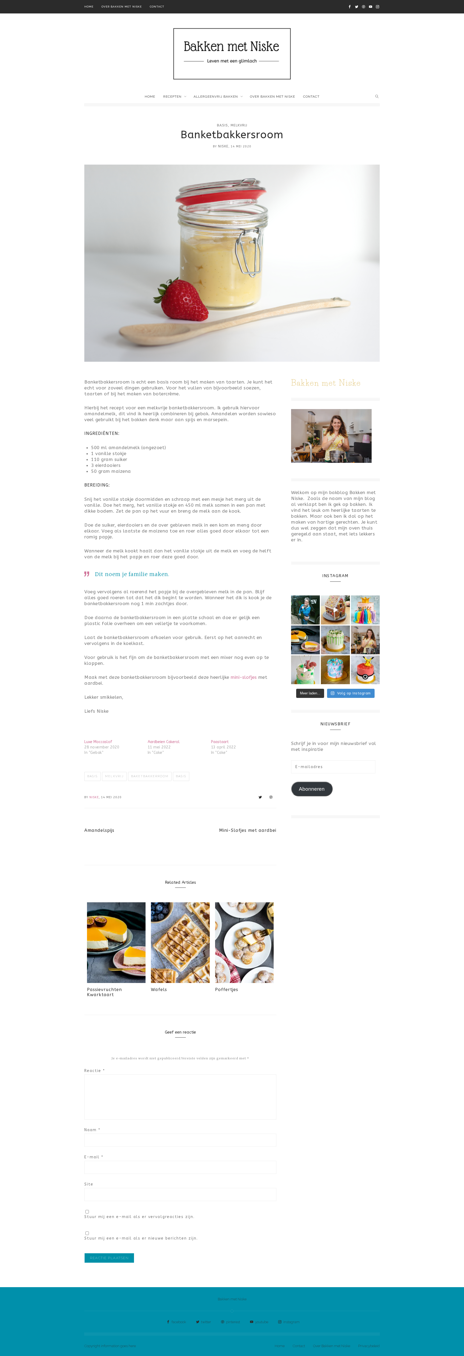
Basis (222, 125)
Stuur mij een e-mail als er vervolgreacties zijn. (139, 1217)
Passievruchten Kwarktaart (104, 992)
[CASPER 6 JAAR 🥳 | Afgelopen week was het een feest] (365, 669)
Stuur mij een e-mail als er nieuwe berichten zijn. (141, 1238)
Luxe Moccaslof (98, 742)
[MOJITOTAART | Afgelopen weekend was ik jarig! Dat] (335, 640)
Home (88, 6)
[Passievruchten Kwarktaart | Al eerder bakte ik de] (305, 640)
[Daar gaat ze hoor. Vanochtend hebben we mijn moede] (305, 609)
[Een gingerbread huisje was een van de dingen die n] (335, 609)
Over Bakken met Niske (122, 6)
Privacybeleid (369, 1346)
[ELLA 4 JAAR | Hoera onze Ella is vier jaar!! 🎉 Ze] (365, 609)
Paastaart (220, 742)
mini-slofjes (244, 677)
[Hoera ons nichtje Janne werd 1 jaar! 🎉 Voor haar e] (305, 669)
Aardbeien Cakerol (164, 742)
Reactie (94, 1071)
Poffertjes (226, 989)
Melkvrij (239, 125)
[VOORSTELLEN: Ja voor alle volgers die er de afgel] (365, 640)
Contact (157, 6)
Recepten (172, 96)
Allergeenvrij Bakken (216, 96)
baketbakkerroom (150, 776)
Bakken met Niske (232, 1299)
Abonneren (312, 789)
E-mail (93, 1157)
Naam (92, 1130)
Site (88, 1184)
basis (181, 776)
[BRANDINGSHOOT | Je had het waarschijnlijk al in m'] (335, 669)
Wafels (159, 989)
